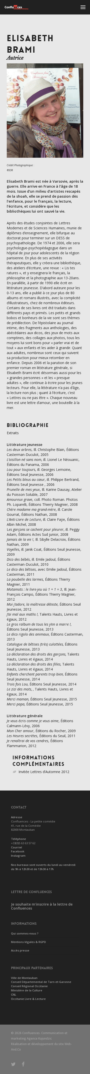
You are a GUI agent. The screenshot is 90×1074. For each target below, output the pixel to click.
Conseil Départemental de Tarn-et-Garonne (41, 982)
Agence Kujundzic (39, 1038)
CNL (13, 994)
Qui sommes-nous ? (24, 933)
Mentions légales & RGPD (28, 942)
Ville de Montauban (24, 978)
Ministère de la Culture (26, 990)
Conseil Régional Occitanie (29, 986)
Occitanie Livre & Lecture (28, 999)
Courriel (16, 847)
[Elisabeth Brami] (45, 160)
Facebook (17, 851)
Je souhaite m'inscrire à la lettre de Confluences (41, 906)
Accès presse (20, 950)
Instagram (18, 855)
